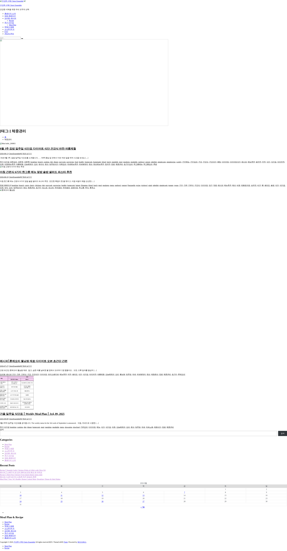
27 (143, 501)
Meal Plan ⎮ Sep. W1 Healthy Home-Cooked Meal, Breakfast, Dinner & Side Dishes (30, 479)
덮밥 (215, 185)
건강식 (205, 162)
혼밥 (155, 164)
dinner (56, 162)
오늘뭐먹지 (28, 164)
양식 (6, 188)
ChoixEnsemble (14, 154)
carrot (27, 185)
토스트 (45, 188)
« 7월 (143, 507)
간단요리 (194, 162)
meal (120, 162)
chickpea (38, 185)
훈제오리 (181, 374)
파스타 (51, 188)
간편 (185, 185)
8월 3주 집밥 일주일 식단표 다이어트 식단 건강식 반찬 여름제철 (38, 148)
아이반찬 (281, 162)
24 (20, 501)
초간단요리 (128, 164)
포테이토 (74, 188)
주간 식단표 (9, 23)
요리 (36, 164)
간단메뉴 (185, 162)
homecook (88, 162)
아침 (2, 164)
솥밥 (272, 185)
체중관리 (119, 164)
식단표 (273, 162)
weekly (178, 162)
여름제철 (19, 164)
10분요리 (13, 162)
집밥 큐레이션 (10, 16)
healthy (81, 162)
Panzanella (131, 185)
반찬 (264, 162)
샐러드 (267, 185)
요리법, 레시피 (10, 18)
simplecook (162, 162)
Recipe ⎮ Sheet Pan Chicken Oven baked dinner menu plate (21, 475)
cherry (32, 185)
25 (61, 501)
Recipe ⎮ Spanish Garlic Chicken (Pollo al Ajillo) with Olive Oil (23, 470)
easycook (62, 162)
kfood (104, 162)
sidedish (154, 162)
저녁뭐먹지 (83, 164)
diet (51, 162)
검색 (2, 430)
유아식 (41, 164)
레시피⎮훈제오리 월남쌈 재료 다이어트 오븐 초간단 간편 (33, 361)
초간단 (38, 188)
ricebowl (144, 185)
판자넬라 (58, 188)
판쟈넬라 (66, 188)
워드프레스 (81, 542)
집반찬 (107, 164)
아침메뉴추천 (9, 164)
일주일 (128, 374)
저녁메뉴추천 (72, 164)
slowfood (76, 427)
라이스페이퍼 (53, 374)
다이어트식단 (235, 162)
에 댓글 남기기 (26, 154)
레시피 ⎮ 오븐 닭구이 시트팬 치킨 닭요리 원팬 (18, 477)
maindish (115, 162)
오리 (117, 374)
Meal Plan (12, 25)
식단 (268, 162)
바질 (238, 185)
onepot (147, 162)
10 (20, 495)
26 (102, 501)
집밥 (113, 164)
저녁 (134, 374)
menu (112, 185)
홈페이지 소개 (10, 14)
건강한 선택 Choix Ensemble (11, 5)
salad (150, 185)
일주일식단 (53, 164)
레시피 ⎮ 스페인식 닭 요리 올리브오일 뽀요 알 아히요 (21, 472)
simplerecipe (171, 162)
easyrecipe (70, 162)
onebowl (141, 162)
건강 (200, 162)
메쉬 (234, 185)
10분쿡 (27, 162)
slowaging (68, 427)
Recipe (11, 21)
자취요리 (62, 164)
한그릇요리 (148, 164)
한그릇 (81, 188)
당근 (210, 185)
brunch (40, 162)
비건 (259, 185)
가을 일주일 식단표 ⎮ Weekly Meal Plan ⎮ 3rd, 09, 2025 (32, 413)
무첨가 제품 (9, 27)
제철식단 (157, 427)
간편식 (191, 185)
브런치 (253, 185)
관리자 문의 (9, 34)
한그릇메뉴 (138, 164)
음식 (46, 164)
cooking (46, 162)
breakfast (33, 162)
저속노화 (149, 427)
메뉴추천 (251, 162)
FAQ (6, 32)
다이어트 (225, 162)
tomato (170, 185)
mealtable (134, 162)
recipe (138, 185)
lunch (109, 162)
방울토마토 (245, 185)
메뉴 (98, 427)
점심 (90, 164)
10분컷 (20, 162)
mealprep (126, 162)
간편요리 (84, 427)
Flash (66, 542)
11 (61, 495)
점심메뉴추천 (98, 164)
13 (143, 495)
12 (102, 495)
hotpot (78, 185)
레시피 (244, 162)
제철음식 (154, 374)
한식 (87, 188)
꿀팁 (219, 162)
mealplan (48, 427)
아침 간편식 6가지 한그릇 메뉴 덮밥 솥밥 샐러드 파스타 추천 (36, 172)
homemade (97, 162)
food (76, 162)
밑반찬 (258, 162)
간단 (181, 185)
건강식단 (212, 162)
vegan (176, 185)
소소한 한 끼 (9, 29)
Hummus (84, 185)
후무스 (92, 188)
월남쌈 (122, 374)
